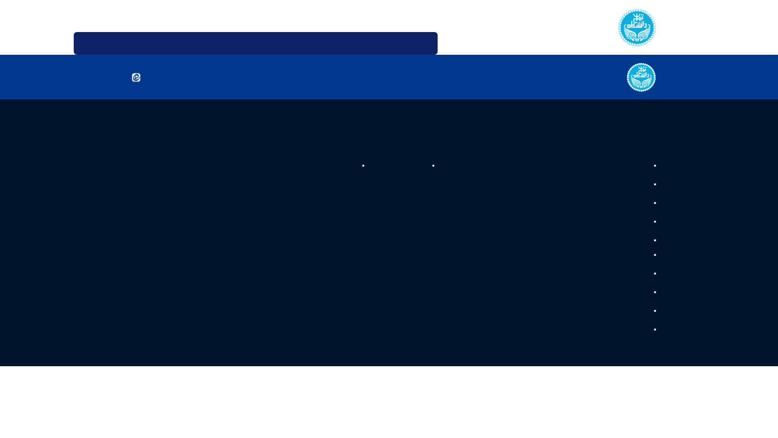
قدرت (640, 166)
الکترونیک (634, 321)
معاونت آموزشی (499, 165)
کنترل (640, 301)
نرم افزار (636, 281)
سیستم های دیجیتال (619, 185)
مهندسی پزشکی (626, 261)
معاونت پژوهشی (430, 165)
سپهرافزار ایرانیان (306, 382)
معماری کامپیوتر (626, 245)
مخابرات (636, 340)
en (136, 16)
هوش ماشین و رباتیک (617, 205)
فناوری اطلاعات (627, 225)
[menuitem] (449, 43)
